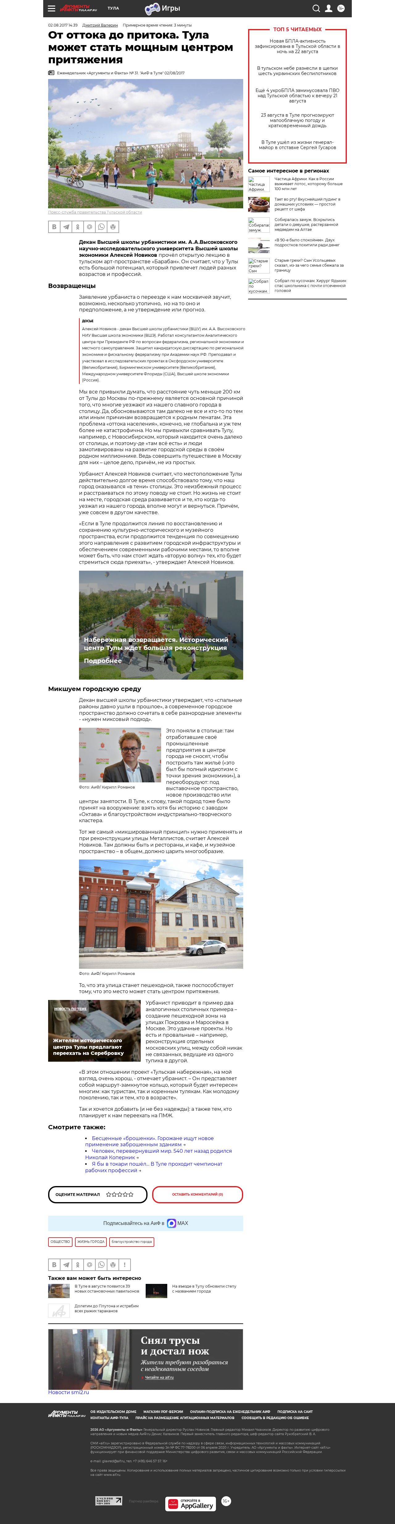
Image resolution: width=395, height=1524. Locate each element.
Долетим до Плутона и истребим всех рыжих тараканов (107, 1308)
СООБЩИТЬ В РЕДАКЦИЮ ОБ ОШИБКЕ (275, 1418)
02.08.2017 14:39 (62, 25)
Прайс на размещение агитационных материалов (185, 1418)
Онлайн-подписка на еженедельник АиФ (230, 1412)
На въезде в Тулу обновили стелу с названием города (204, 1288)
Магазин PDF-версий (163, 1412)
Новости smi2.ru (68, 1392)
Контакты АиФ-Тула (109, 1418)
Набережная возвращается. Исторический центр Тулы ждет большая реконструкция (156, 644)
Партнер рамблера (143, 1501)
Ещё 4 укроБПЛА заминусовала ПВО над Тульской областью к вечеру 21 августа (297, 96)
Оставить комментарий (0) (197, 1195)
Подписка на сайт (295, 1412)
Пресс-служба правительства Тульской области (95, 212)
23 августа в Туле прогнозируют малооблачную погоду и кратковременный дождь (297, 120)
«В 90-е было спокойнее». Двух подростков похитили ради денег (307, 242)
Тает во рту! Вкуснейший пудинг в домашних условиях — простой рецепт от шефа (307, 204)
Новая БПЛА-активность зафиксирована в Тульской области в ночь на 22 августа (297, 46)
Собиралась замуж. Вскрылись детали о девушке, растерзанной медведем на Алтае (306, 224)
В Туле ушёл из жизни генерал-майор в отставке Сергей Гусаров (297, 145)
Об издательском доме (113, 1412)
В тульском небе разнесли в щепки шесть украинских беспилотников (297, 71)
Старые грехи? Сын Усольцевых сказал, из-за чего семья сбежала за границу (309, 265)
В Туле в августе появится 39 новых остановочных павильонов (107, 1288)
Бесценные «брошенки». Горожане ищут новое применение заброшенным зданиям (149, 1141)
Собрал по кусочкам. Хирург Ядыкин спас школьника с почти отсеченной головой (310, 285)
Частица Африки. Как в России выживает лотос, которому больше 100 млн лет (309, 184)
